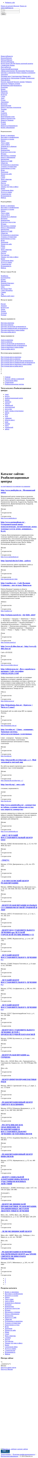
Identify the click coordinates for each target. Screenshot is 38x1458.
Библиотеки (5, 159)
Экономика (5, 102)
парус (7, 425)
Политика (4, 87)
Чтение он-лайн (6, 174)
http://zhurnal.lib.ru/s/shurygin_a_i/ (12, 780)
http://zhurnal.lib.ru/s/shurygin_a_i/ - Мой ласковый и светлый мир (18, 761)
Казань (3, 279)
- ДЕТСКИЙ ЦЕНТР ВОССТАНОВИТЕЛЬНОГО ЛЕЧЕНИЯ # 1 (19, 957)
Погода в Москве (7, 1369)
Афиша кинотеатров (8, 71)
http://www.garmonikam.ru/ (10, 557)
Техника (4, 109)
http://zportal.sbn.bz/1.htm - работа (16, 561)
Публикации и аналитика (10, 165)
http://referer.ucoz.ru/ (7, 701)
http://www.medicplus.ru (9, 518)
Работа (3, 141)
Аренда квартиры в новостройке (12, 347)
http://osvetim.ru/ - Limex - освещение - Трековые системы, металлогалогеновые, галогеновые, (17, 731)
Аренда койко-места (8, 349)
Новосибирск (5, 285)
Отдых (3, 100)
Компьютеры (5, 150)
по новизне (17, 486)
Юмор (3, 176)
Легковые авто (6, 76)
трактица (8, 402)
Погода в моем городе (8, 1367)
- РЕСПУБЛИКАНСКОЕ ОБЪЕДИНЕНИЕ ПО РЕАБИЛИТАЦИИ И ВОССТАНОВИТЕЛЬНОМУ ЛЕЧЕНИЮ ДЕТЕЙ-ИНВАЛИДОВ (16, 1129)
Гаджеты (4, 113)
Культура (4, 94)
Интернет (4, 104)
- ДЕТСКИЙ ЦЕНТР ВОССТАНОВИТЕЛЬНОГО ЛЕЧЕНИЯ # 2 (19, 982)
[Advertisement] (19, 35)
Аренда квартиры (7, 340)
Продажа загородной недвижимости (13, 326)
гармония (8, 418)
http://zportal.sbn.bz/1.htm (9, 579)
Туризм (3, 124)
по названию (25, 486)
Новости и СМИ (6, 161)
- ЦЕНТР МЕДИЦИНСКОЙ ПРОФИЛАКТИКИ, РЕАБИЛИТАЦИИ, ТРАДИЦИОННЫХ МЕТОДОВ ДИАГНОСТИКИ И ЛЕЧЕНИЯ (19, 1207)
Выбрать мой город (7, 296)
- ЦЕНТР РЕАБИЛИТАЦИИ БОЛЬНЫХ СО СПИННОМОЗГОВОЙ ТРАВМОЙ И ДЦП (19, 907)
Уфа (2, 294)
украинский (9, 427)
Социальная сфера (7, 190)
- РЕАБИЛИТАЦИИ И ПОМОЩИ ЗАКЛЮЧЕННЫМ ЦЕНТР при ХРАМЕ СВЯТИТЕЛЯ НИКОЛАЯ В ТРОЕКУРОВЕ (18, 1255)
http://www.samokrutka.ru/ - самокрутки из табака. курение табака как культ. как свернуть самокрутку (18, 807)
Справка (4, 181)
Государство (5, 185)
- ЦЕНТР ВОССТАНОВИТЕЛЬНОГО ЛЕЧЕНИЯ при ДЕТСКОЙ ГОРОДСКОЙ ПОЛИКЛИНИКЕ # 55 (18, 932)
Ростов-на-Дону (6, 288)
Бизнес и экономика (8, 135)
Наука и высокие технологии (11, 107)
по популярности (7, 486)
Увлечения (4, 172)
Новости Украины (7, 120)
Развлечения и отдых (8, 168)
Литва (3, 309)
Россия (3, 304)
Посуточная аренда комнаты (10, 359)
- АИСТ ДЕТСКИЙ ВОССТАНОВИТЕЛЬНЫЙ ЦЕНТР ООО (17, 837)
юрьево (7, 424)
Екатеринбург (5, 277)
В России (4, 115)
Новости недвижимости (9, 126)
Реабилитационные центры (14, 384)
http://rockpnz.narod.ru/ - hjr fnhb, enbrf (18, 615)
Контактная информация (9, 1456)
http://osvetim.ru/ (6, 756)
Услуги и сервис (6, 192)
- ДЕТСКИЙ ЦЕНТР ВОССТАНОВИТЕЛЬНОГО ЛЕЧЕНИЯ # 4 (19, 1007)
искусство (8, 409)
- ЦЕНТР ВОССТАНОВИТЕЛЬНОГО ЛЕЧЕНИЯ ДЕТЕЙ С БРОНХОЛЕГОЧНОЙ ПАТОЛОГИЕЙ (18, 1032)
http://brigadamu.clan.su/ (9, 725)
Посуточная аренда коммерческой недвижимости (18, 362)
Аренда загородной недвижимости (13, 343)
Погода (3, 183)
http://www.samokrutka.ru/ (9, 831)
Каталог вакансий (7, 82)
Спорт (3, 96)
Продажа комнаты (7, 325)
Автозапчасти (5, 78)
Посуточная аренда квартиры (11, 357)
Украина (4, 306)
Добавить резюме (14, 83)
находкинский (10, 407)
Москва (3, 281)
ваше (6, 422)
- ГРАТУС (5, 860)
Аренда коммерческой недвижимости (14, 345)
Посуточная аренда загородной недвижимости (17, 361)
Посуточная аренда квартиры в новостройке (16, 364)
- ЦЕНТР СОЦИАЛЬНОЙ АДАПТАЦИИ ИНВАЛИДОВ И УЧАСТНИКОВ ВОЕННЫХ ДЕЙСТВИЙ (15, 1180)
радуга (7, 396)
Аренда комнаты (6, 342)
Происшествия (6, 105)
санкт (7, 394)
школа (7, 413)
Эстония (4, 313)
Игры (3, 170)
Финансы (4, 91)
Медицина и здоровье (8, 155)
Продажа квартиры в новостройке (13, 330)
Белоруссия (5, 307)
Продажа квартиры (7, 323)
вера (6, 414)
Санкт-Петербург (7, 290)
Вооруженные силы (8, 116)
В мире (3, 122)
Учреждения (9, 382)
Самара (3, 292)
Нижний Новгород (7, 283)
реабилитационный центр (14, 398)
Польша (3, 315)
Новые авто (26, 76)
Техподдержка (6, 1454)
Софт (2, 111)
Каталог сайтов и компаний (14, 379)
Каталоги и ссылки (7, 139)
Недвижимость (6, 196)
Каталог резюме (19, 82)
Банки (3, 188)
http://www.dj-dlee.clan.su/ (9, 665)
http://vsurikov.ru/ (6, 611)
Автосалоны (15, 78)
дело (6, 416)
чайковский (9, 405)
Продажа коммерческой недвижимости (14, 328)
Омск (3, 287)
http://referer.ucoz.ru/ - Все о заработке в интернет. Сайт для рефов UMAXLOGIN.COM (18, 671)
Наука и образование (8, 157)
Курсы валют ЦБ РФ (8, 63)
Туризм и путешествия (9, 166)
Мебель (3, 197)
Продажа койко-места (8, 332)
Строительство (6, 194)
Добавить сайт (10, 2)
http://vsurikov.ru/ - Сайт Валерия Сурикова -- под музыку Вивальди (16, 584)
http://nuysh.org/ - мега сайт (13, 784)
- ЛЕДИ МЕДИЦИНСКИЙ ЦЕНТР (16, 1231)
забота (7, 429)
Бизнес (3, 89)
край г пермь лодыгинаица (14, 411)
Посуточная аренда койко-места (12, 366)
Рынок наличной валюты (24, 63)
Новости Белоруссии (8, 118)
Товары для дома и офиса (9, 187)
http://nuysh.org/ (6, 801)
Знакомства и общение (9, 146)
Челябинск (4, 276)
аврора (7, 400)
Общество (4, 93)
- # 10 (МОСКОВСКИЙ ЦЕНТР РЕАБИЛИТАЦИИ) (15, 882)
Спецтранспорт (16, 76)
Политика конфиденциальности (24, 1454)
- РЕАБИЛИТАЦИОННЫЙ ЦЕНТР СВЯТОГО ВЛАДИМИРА (17, 1103)
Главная (7, 377)
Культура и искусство (8, 152)
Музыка (3, 154)
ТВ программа (20, 71)
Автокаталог (30, 78)
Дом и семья (5, 143)
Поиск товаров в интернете (25, 72)
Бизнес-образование (8, 127)
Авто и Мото (5, 144)
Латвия (3, 311)
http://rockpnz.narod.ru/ (8, 642)
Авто (2, 98)
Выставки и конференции (10, 137)
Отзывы (22, 78)
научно (7, 403)
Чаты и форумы (6, 179)
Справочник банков (8, 65)
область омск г (10, 420)
